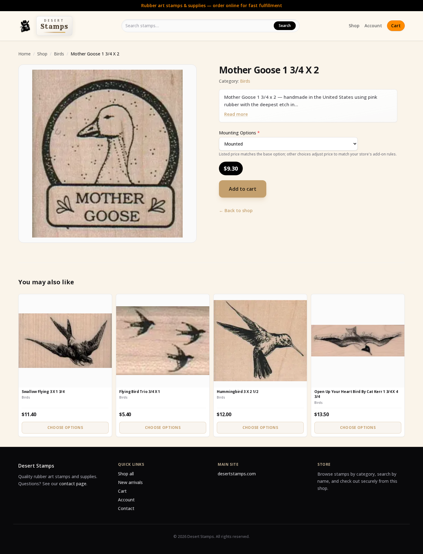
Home (24, 54)
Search (285, 25)
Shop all (126, 474)
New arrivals (130, 482)
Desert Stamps (36, 465)
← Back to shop (236, 210)
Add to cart (242, 188)
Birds (59, 54)
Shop (354, 25)
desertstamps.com (237, 474)
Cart (396, 25)
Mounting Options (239, 133)
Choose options (65, 427)
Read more (236, 114)
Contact (126, 508)
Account (373, 25)
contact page (72, 483)
